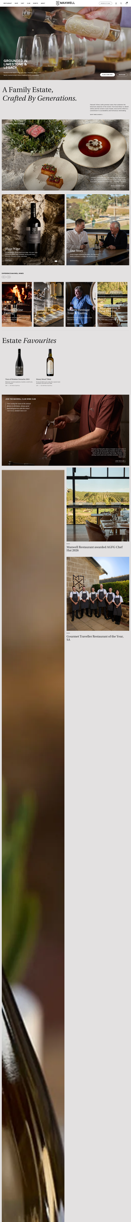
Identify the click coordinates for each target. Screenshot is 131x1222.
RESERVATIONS (105, 3)
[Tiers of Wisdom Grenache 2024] (19, 362)
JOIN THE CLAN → (120, 460)
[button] (55, 390)
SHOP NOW (122, 74)
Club (28, 3)
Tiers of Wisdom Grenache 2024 (17, 379)
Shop (16, 3)
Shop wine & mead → (96, 114)
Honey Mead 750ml (43, 379)
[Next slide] (9, 277)
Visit (22, 3)
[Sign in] (116, 3)
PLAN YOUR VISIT (107, 74)
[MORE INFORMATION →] (17, 304)
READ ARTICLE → (98, 536)
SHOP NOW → (9, 260)
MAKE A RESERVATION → (118, 185)
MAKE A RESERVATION (10, 323)
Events (35, 3)
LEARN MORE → (74, 260)
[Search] (121, 3)
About (43, 3)
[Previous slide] (4, 277)
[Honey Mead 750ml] (50, 362)
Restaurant (8, 3)
